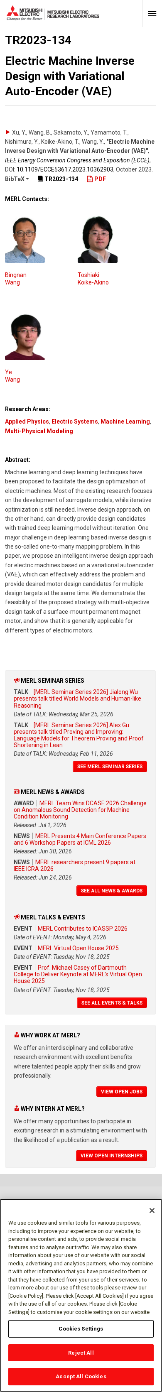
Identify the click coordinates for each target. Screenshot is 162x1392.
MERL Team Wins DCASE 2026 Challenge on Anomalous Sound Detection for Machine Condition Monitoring (80, 810)
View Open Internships (111, 1156)
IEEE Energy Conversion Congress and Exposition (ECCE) (77, 160)
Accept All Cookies (81, 1376)
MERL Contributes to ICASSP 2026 (83, 928)
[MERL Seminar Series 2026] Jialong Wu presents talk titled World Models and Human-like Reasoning (77, 698)
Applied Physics (27, 421)
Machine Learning (125, 421)
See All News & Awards (111, 891)
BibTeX (15, 179)
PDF (99, 179)
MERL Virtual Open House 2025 (78, 948)
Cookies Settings (81, 1329)
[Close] (152, 1210)
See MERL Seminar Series (109, 767)
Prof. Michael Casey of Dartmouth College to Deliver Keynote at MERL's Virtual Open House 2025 (78, 974)
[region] (81, 1295)
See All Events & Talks (111, 1003)
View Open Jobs (121, 1092)
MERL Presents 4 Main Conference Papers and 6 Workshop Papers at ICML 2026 (80, 839)
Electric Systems (75, 421)
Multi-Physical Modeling (39, 431)
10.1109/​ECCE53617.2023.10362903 (65, 169)
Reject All (80, 1353)
